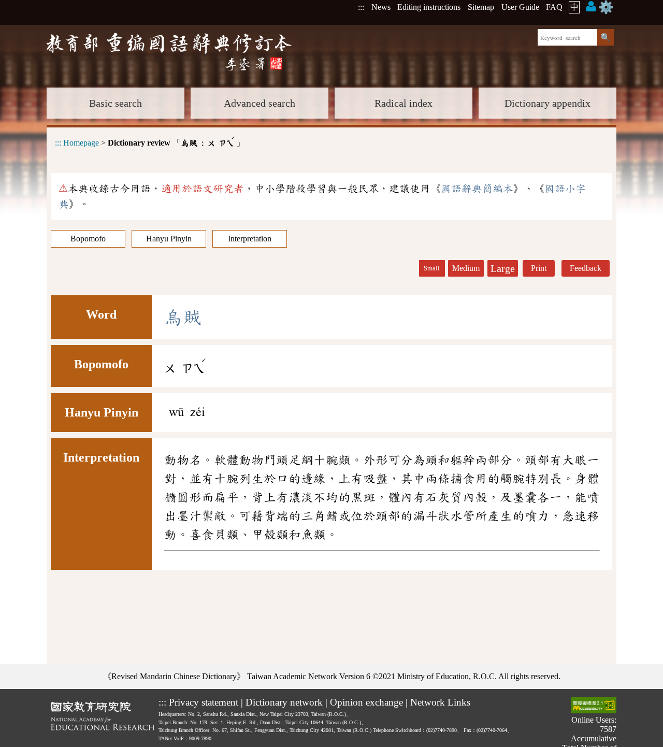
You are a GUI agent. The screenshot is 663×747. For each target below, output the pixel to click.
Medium (466, 268)
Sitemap (481, 7)
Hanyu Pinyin (169, 238)
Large (503, 268)
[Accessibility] (593, 706)
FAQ (554, 7)
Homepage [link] (81, 142)
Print (538, 268)
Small (432, 268)
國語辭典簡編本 (477, 188)
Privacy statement (203, 702)
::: (361, 7)
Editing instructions (428, 7)
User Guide (520, 7)
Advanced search (259, 103)
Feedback (585, 268)
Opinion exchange (366, 702)
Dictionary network (284, 702)
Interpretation (249, 238)
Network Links (440, 702)
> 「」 (149, 141)
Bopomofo (88, 238)
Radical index (403, 103)
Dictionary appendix (547, 103)
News (381, 7)
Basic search (115, 103)
